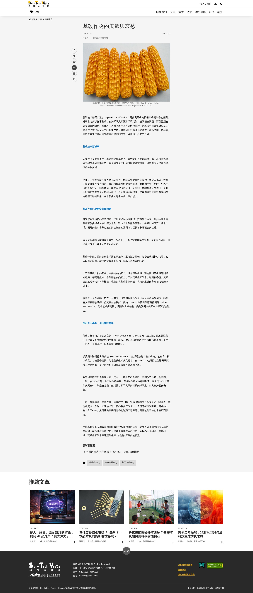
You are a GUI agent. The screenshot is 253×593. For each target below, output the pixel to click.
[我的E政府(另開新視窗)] (202, 565)
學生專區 (200, 11)
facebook (74, 50)
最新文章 (48, 19)
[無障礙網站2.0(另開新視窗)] (215, 565)
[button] (221, 4)
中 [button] (74, 68)
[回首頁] (39, 4)
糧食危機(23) (111, 462)
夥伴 (211, 11)
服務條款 (182, 570)
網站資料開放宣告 (186, 574)
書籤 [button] (74, 79)
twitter (74, 56)
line (73, 62)
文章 (172, 11)
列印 (74, 73)
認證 (220, 11)
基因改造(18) (128, 462)
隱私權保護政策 (185, 565)
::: (198, 4)
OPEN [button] (126, 551)
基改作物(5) (94, 462)
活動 (189, 11)
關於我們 (161, 11)
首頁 (33, 19)
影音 (181, 11)
